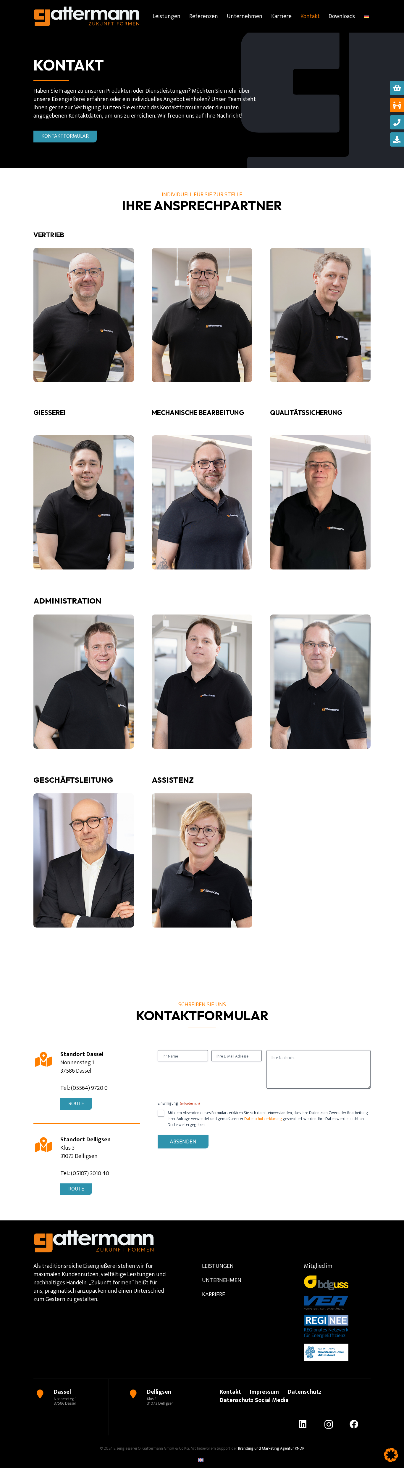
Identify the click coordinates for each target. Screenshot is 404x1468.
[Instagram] (334, 1424)
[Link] (71, 1397)
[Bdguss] (326, 1283)
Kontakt (230, 1392)
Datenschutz (304, 1392)
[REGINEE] (326, 1326)
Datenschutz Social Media (254, 1400)
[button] (391, 1455)
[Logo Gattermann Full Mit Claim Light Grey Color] (86, 16)
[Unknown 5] (326, 1352)
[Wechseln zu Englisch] (202, 1460)
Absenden (183, 1142)
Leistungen (218, 1266)
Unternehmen (221, 1280)
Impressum (264, 1392)
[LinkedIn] (308, 1424)
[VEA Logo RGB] (326, 1303)
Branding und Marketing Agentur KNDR (270, 1448)
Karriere (213, 1294)
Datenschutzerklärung (263, 1118)
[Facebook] (359, 1424)
